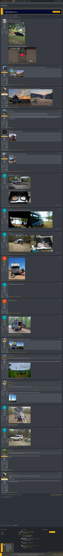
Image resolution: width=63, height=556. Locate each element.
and (14, 403)
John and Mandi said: (12, 382)
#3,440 (61, 472)
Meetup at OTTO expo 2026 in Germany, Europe (31, 538)
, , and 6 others (15, 206)
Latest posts (24, 529)
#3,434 (61, 338)
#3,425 (61, 130)
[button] (27, 1)
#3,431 (61, 283)
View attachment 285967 (12, 453)
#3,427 (61, 174)
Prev (2, 17)
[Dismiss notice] (60, 9)
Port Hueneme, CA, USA (5, 165)
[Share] (59, 19)
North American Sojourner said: (13, 474)
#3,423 (61, 87)
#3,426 (61, 152)
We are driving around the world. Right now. (29, 531)
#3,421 (61, 19)
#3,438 (61, 428)
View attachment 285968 (19, 453)
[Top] (60, 552)
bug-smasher (19, 534)
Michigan (6, 244)
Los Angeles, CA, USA (5, 268)
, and (15, 296)
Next (19, 17)
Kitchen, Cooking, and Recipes (27, 536)
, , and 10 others (15, 107)
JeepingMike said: (11, 111)
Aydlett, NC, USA (5, 31)
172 (10, 17)
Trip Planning (24, 543)
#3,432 (61, 299)
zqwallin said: (11, 356)
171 (8, 17)
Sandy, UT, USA (5, 350)
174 (13, 17)
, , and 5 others (18, 63)
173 (12, 17)
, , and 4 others (17, 280)
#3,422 (61, 66)
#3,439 (61, 449)
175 (15, 17)
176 (17, 17)
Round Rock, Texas (5, 122)
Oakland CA (6, 101)
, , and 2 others (16, 171)
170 (6, 17)
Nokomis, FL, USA (5, 366)
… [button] (5, 17)
